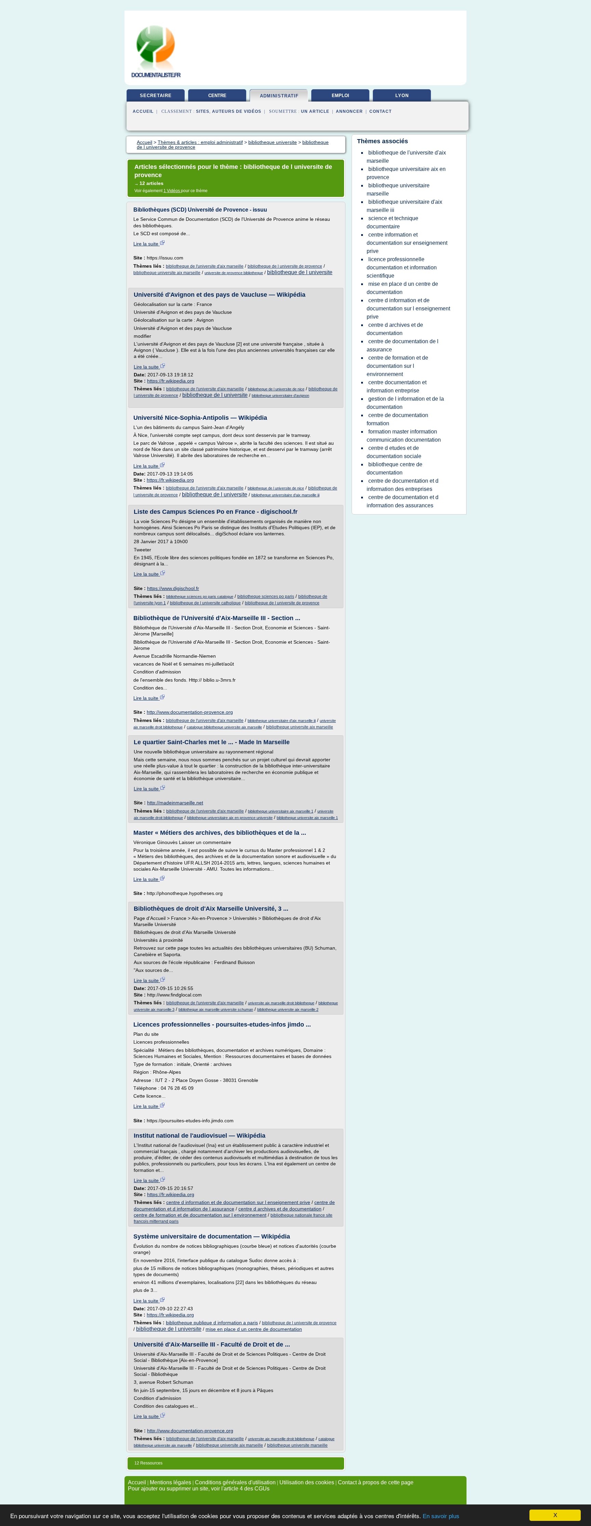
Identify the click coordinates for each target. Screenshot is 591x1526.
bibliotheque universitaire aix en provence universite (230, 818)
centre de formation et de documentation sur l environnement (200, 1215)
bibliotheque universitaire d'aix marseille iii (285, 495)
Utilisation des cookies (306, 1482)
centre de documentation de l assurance (402, 345)
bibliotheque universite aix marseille (166, 272)
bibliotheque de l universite (299, 272)
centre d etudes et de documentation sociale (394, 452)
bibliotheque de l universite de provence (285, 266)
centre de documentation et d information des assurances (402, 501)
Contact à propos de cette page (375, 1482)
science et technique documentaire (392, 222)
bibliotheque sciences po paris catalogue (199, 596)
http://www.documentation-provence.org (190, 712)
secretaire (156, 95)
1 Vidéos (172, 190)
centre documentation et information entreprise (396, 386)
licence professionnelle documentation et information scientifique (402, 267)
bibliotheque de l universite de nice (276, 389)
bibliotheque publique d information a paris (212, 1322)
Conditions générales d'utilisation (235, 1482)
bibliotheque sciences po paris (265, 596)
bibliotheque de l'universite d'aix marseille (205, 266)
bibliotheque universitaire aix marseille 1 (280, 811)
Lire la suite (146, 243)
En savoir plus (441, 1516)
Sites (202, 111)
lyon (402, 95)
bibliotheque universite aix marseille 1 (307, 818)
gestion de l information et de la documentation (405, 403)
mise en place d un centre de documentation (254, 1329)
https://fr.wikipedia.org (170, 381)
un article (315, 111)
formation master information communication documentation (404, 436)
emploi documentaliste (340, 98)
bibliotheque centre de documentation (394, 468)
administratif (279, 95)
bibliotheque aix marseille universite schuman (216, 1009)
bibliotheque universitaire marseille (398, 190)
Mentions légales (170, 1482)
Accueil (143, 111)
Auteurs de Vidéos (236, 111)
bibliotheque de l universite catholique (205, 603)
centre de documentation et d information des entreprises (402, 485)
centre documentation (217, 98)
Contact (380, 111)
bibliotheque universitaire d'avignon (280, 395)
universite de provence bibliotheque (234, 273)
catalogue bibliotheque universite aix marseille (224, 727)
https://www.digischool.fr (173, 588)
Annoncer (349, 111)
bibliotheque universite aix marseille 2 (287, 1009)
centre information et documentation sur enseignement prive (407, 243)
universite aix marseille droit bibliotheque (281, 1003)
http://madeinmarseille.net (175, 802)
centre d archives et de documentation (279, 1209)
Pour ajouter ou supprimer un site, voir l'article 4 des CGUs (199, 1488)
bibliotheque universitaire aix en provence (406, 173)
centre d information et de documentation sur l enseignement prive (238, 1202)
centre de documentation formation (397, 419)
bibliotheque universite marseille (297, 1445)
